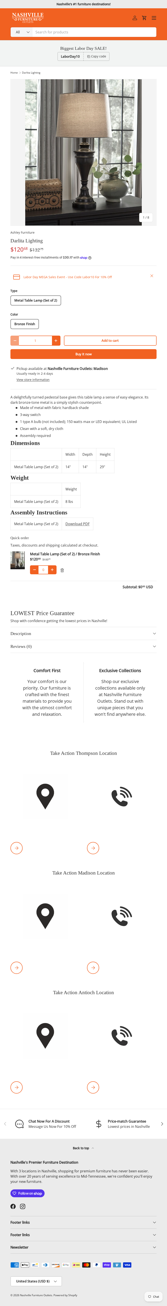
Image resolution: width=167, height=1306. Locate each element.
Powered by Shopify (65, 1295)
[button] (144, 18)
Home (14, 72)
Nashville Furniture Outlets (36, 1295)
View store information (33, 380)
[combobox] (83, 32)
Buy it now (83, 354)
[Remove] (62, 570)
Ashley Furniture (22, 232)
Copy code (98, 56)
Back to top (81, 1148)
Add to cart (110, 340)
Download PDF (77, 523)
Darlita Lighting (31, 72)
